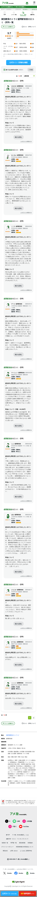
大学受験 (29, 821)
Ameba (9, 873)
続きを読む (18, 137)
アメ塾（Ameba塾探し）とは (20, 835)
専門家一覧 (13, 843)
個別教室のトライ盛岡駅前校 (13, 9)
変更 (31, 70)
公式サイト (9, 893)
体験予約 (32, 14)
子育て (15, 826)
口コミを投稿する (8, 26)
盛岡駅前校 (8, 81)
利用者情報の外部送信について (24, 846)
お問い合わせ (14, 850)
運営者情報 (22, 843)
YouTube (26, 826)
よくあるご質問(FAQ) (26, 850)
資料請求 (27, 893)
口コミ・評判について (29, 27)
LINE (18, 821)
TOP (5, 14)
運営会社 (5, 850)
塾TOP (3, 9)
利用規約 (30, 843)
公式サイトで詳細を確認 (18, 62)
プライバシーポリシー (7, 846)
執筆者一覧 (5, 843)
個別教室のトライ (12, 735)
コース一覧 (13, 14)
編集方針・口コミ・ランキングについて (17, 839)
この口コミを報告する (26, 141)
